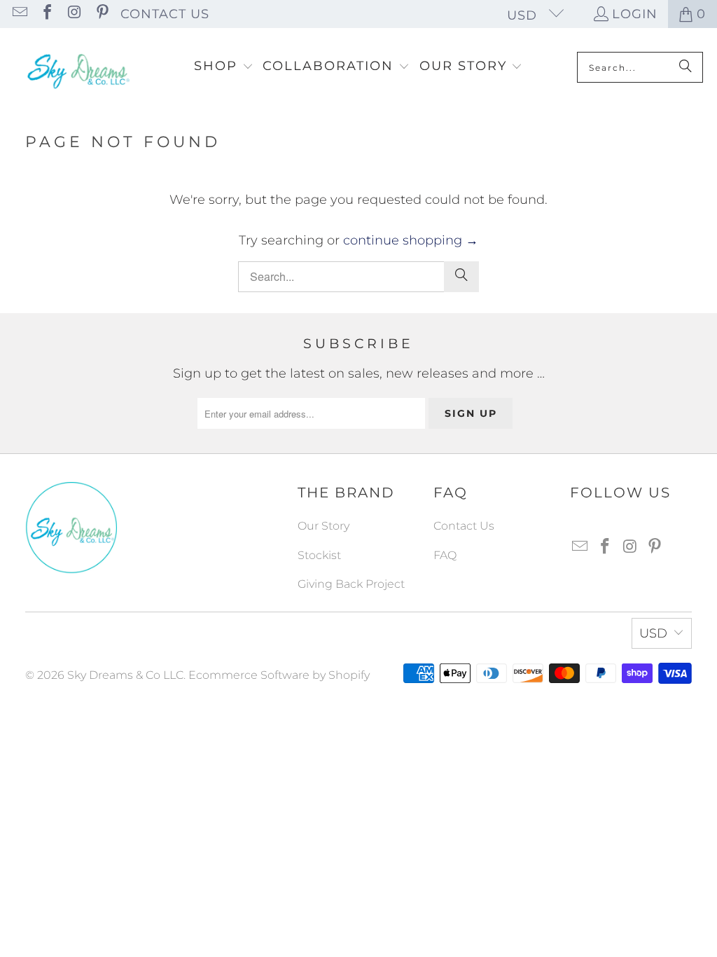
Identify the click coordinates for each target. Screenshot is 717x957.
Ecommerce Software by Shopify (279, 675)
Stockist (319, 555)
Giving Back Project (351, 584)
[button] (223, 67)
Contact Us (164, 14)
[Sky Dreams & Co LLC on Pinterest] (100, 14)
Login (634, 14)
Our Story (323, 525)
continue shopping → (410, 240)
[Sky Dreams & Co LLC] (77, 67)
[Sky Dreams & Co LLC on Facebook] (46, 14)
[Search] (685, 67)
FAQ (445, 555)
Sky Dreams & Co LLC (125, 675)
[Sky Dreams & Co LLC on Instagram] (73, 14)
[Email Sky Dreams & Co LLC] (19, 14)
